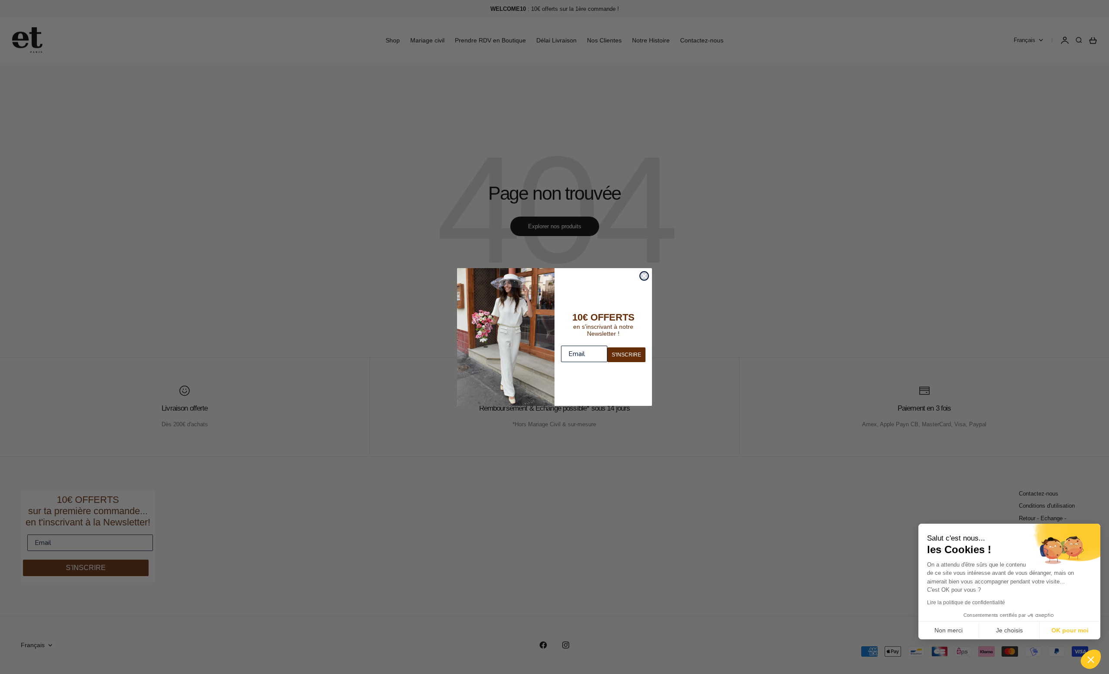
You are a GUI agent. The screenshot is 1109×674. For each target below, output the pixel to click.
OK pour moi (1070, 630)
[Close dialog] (644, 276)
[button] (1090, 659)
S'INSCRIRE (626, 355)
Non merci (948, 630)
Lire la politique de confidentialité (966, 602)
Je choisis (1009, 630)
